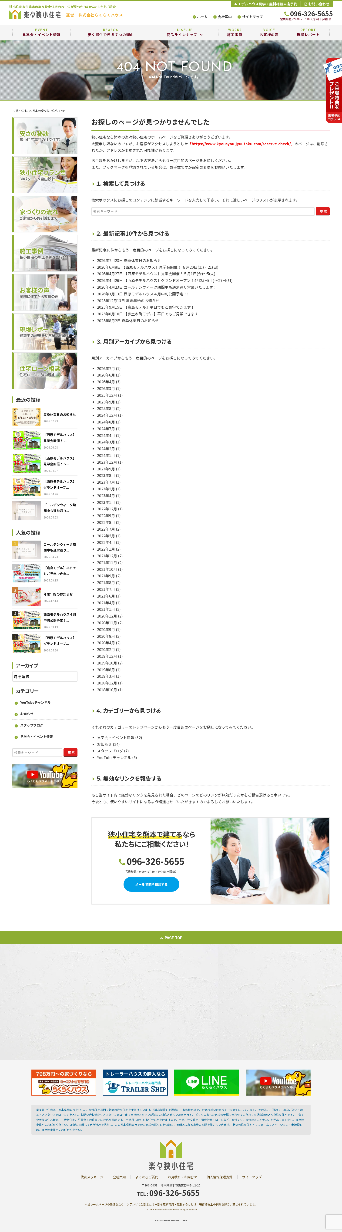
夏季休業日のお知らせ (142, 260)
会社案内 (225, 16)
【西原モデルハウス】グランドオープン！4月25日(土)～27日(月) (178, 280)
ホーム (202, 16)
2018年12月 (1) (110, 683)
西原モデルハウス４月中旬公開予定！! (156, 294)
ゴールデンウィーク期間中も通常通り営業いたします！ (170, 287)
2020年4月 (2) (109, 642)
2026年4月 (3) (109, 381)
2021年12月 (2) (110, 555)
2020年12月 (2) (110, 616)
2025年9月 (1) (109, 402)
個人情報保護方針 (220, 1177)
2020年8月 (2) (109, 636)
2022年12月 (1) (110, 509)
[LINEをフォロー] (206, 1082)
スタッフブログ (31, 725)
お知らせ (26, 713)
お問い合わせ (318, 3)
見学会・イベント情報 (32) (119, 737)
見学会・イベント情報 (36, 736)
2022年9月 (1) (109, 515)
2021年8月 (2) (109, 582)
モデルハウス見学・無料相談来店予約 (267, 3)
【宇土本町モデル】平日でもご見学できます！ (163, 314)
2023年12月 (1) (110, 462)
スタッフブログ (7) (113, 750)
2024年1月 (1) (109, 455)
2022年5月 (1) (109, 535)
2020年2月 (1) (109, 649)
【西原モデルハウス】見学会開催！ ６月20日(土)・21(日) (170, 267)
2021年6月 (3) (109, 596)
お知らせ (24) (108, 744)
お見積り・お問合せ (182, 1177)
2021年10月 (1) (110, 569)
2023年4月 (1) (109, 495)
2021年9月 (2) (109, 575)
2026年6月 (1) (109, 375)
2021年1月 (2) (109, 609)
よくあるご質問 (146, 1177)
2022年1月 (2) (109, 549)
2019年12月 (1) (110, 656)
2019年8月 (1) (109, 669)
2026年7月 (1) (109, 368)
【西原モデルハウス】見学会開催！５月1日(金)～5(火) (169, 273)
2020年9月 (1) (109, 629)
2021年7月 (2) (109, 589)
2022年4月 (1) (109, 542)
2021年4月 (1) (109, 602)
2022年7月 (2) (109, 529)
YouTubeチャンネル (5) (117, 757)
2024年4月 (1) (109, 435)
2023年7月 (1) (109, 482)
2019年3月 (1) (109, 676)
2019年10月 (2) (110, 663)
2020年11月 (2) (110, 622)
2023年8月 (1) (109, 475)
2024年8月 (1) (109, 422)
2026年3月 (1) (109, 388)
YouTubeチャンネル (35, 702)
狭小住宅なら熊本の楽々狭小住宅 (167, 1209)
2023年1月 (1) (109, 502)
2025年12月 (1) (110, 395)
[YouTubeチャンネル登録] (278, 1082)
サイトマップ (252, 16)
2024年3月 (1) (109, 442)
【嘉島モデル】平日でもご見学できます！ (159, 307)
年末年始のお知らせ (142, 300)
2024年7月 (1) (109, 428)
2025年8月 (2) (109, 408)
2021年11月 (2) (110, 562)
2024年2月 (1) (109, 448)
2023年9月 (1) (109, 469)
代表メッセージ (91, 1177)
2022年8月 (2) (109, 522)
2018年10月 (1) (110, 689)
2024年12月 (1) (110, 415)
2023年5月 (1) (109, 489)
